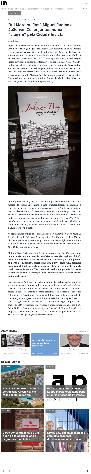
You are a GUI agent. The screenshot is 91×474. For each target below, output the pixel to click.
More (85, 9)
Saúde (10, 9)
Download (25, 353)
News (3, 9)
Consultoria (33, 9)
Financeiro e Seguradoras (52, 9)
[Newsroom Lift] (4, 5)
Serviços (70, 9)
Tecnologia (20, 9)
